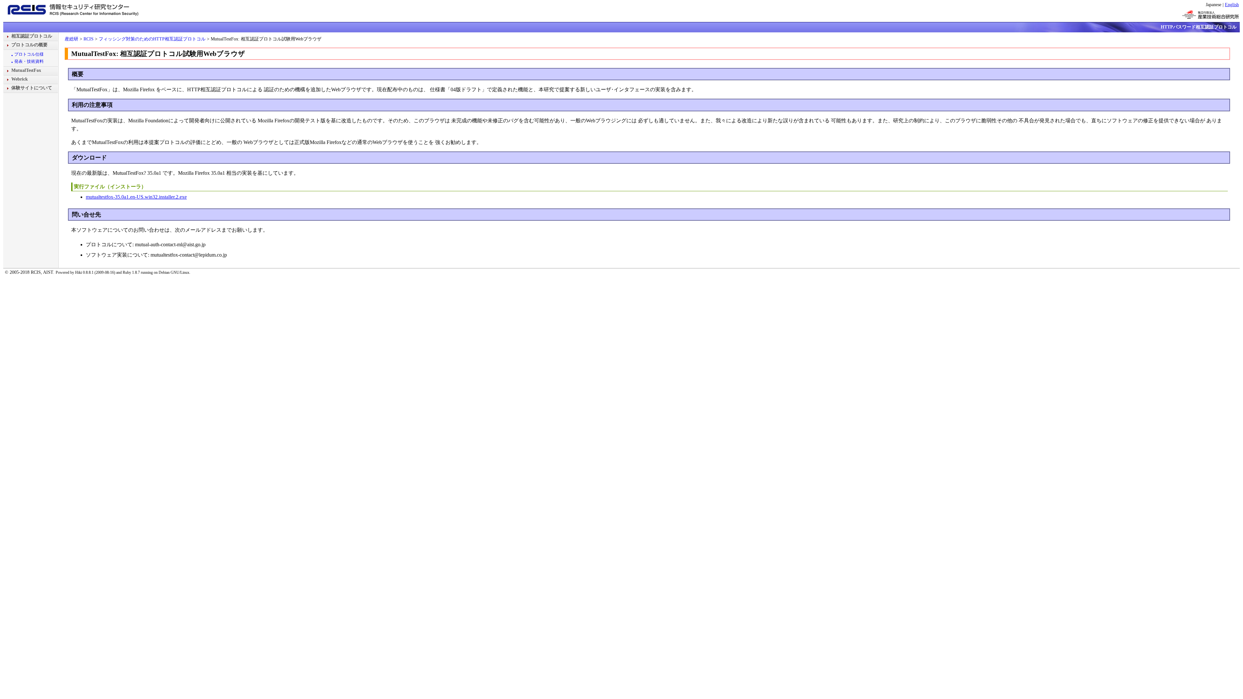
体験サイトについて (31, 87)
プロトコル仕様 (29, 54)
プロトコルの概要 (29, 44)
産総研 (71, 38)
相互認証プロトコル (31, 36)
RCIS (89, 38)
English (1232, 4)
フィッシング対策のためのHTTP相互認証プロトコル (152, 38)
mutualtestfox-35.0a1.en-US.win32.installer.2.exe (136, 197)
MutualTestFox (26, 70)
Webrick (19, 79)
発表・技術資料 (29, 61)
